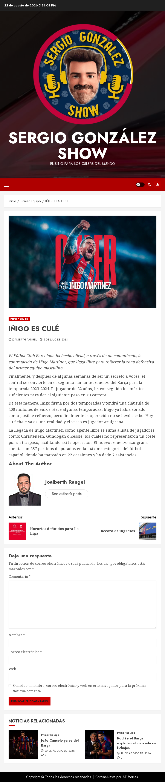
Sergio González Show (82, 145)
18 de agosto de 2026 (136, 753)
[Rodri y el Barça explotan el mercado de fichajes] (99, 744)
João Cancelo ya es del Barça (60, 743)
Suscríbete (157, 184)
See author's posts (67, 494)
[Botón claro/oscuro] (140, 184)
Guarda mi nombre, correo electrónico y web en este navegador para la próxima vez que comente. (79, 688)
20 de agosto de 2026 (60, 751)
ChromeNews (105, 776)
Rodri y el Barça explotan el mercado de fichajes (136, 743)
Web (12, 669)
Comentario (20, 576)
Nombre (17, 635)
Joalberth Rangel (24, 340)
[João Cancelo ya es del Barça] (23, 744)
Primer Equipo (19, 319)
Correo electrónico (25, 652)
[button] (6, 185)
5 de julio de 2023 (56, 340)
